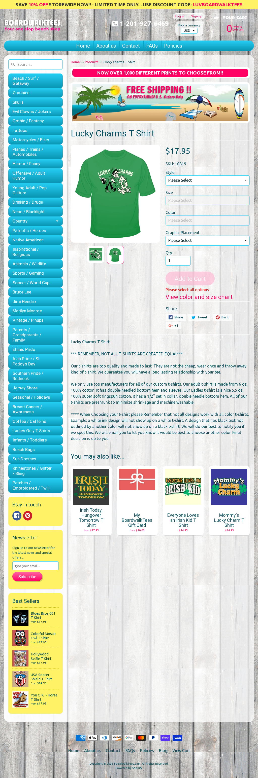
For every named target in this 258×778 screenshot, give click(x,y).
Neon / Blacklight (29, 211)
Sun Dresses (24, 458)
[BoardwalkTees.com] (32, 25)
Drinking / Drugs (28, 202)
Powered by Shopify (129, 767)
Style (170, 172)
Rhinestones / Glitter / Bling (32, 471)
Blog (163, 750)
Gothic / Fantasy (28, 120)
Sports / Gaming (28, 273)
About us (106, 46)
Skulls (18, 102)
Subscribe (27, 576)
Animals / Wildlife (29, 263)
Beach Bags (24, 449)
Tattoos (20, 130)
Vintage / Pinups (28, 320)
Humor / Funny (26, 163)
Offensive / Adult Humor (29, 176)
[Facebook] (16, 516)
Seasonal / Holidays (31, 397)
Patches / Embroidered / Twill (31, 485)
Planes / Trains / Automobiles (28, 152)
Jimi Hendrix (24, 301)
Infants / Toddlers (30, 439)
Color (171, 212)
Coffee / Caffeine (29, 421)
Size (169, 192)
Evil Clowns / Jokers (32, 111)
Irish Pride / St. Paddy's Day (27, 361)
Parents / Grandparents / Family (27, 335)
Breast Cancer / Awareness (27, 409)
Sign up (196, 16)
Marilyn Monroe (27, 310)
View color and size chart (199, 297)
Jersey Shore (25, 387)
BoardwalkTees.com (127, 763)
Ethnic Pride (24, 349)
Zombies (21, 92)
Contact (131, 46)
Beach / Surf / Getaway (26, 81)
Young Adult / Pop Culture (30, 190)
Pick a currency (189, 25)
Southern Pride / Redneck (28, 376)
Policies (173, 46)
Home (83, 46)
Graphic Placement (183, 232)
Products (92, 62)
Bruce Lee (22, 291)
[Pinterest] (27, 516)
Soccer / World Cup (31, 282)
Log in (179, 16)
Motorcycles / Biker (31, 139)
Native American (28, 239)
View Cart (181, 750)
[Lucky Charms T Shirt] (95, 254)
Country (20, 221)
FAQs (152, 46)
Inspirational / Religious (26, 252)
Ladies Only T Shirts (31, 430)
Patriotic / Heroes (29, 230)
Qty (169, 252)
